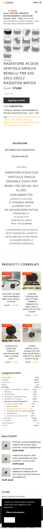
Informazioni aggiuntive (20, 150)
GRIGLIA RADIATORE (14, 404)
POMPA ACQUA (12, 406)
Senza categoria (8, 423)
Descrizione (19, 143)
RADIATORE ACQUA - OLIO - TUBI (25, 113)
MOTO (4, 385)
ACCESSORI (6, 378)
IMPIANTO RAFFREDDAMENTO (25, 110)
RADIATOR (17, 122)
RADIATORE (28, 122)
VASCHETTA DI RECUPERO (16, 416)
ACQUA (26, 117)
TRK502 (7, 125)
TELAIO (5, 426)
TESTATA (7, 421)
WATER (24, 125)
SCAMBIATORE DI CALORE (16, 411)
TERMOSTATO (11, 414)
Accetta (9, 520)
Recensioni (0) (20, 156)
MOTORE (7, 113)
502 (20, 117)
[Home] (6, 2)
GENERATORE (9, 394)
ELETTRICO (6, 382)
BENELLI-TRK (9, 120)
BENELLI (35, 117)
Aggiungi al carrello (16, 100)
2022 (15, 117)
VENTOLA (15, 125)
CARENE (5, 380)
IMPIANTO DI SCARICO (13, 399)
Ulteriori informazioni (15, 512)
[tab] (21, 143)
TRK (37, 122)
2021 (10, 117)
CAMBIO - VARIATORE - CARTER (16, 390)
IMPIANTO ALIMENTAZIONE (15, 397)
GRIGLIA (7, 122)
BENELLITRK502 (23, 120)
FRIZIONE (8, 392)
